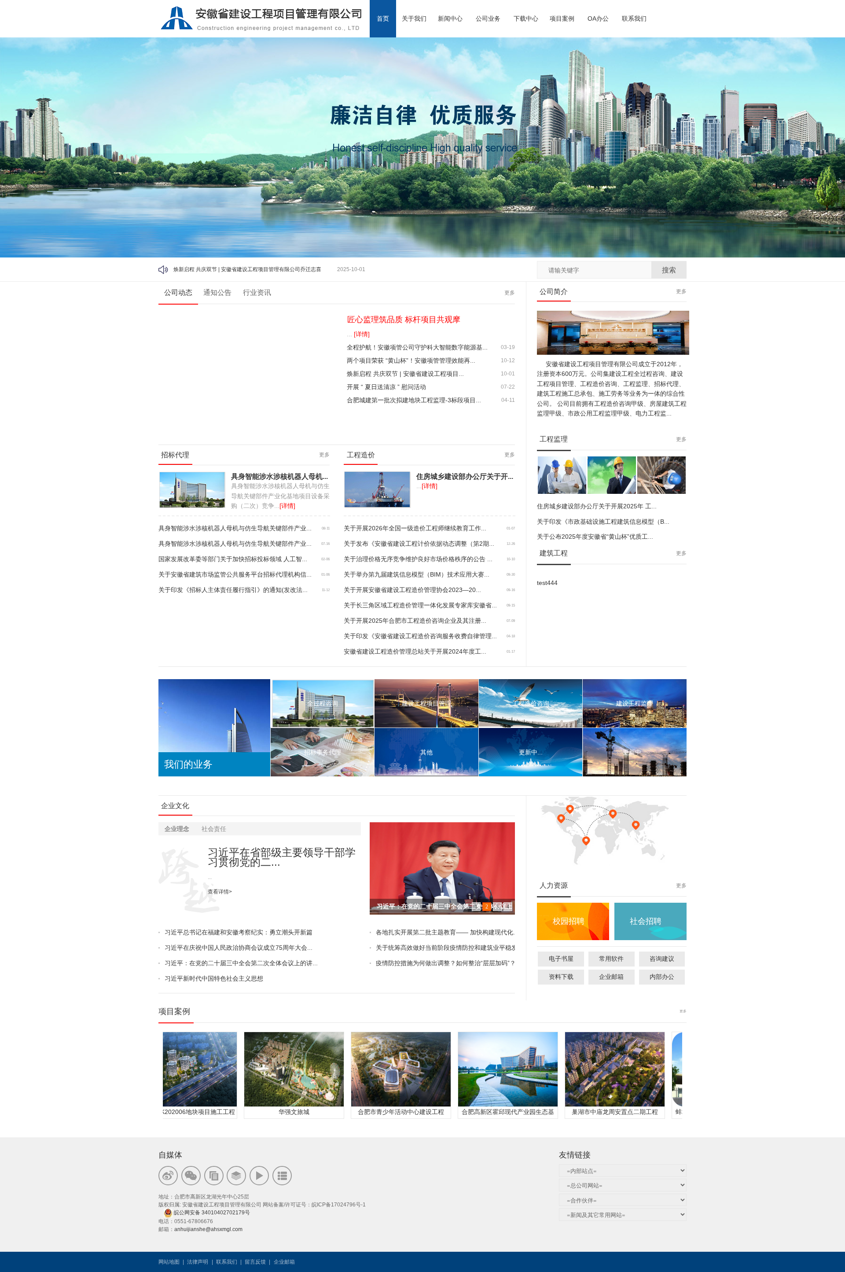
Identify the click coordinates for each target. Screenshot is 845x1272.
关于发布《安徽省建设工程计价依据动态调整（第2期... (419, 543)
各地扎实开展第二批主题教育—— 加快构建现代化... (445, 932)
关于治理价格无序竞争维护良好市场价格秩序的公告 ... (418, 558)
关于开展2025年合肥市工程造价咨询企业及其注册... (415, 620)
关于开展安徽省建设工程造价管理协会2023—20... (412, 589)
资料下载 (561, 976)
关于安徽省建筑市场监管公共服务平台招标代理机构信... (235, 574)
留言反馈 (255, 1262)
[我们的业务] (214, 683)
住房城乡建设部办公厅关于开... (464, 476)
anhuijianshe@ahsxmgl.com (208, 1229)
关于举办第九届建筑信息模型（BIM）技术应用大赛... (416, 574)
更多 (509, 293)
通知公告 (217, 292)
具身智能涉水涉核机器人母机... (279, 476)
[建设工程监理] (634, 703)
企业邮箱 (611, 976)
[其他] (426, 752)
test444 (547, 582)
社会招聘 (645, 921)
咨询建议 (662, 958)
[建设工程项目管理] (426, 703)
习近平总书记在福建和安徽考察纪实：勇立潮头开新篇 (238, 932)
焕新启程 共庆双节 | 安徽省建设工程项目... (405, 373)
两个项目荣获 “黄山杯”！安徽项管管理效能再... (411, 360)
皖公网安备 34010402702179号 (212, 1213)
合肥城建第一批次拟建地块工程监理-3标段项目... (414, 400)
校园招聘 (568, 921)
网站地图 (169, 1262)
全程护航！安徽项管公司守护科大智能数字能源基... (417, 347)
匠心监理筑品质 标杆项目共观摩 (403, 319)
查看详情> (220, 892)
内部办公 (662, 976)
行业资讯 (257, 292)
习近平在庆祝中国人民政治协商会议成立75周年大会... (238, 947)
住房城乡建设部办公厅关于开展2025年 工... (597, 506)
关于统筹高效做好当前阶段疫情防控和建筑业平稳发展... (445, 947)
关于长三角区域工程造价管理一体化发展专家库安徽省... (420, 605)
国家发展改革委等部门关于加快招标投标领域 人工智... (232, 558)
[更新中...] (530, 752)
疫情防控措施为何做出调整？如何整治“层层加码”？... (445, 963)
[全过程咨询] (322, 703)
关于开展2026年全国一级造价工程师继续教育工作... (415, 528)
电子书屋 (561, 958)
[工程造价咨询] (530, 703)
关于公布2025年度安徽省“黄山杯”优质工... (595, 536)
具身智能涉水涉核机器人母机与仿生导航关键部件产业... (235, 528)
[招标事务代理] (322, 752)
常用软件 (611, 958)
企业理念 (177, 828)
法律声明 (197, 1262)
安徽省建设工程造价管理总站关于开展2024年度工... (415, 651)
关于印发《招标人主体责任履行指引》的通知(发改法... (233, 589)
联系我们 (226, 1262)
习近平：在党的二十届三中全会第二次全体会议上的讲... (241, 963)
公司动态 (178, 292)
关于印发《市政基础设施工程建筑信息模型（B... (603, 521)
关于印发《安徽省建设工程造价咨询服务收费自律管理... (420, 636)
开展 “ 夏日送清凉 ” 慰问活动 (206, 269)
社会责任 (214, 828)
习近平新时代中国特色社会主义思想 (214, 978)
